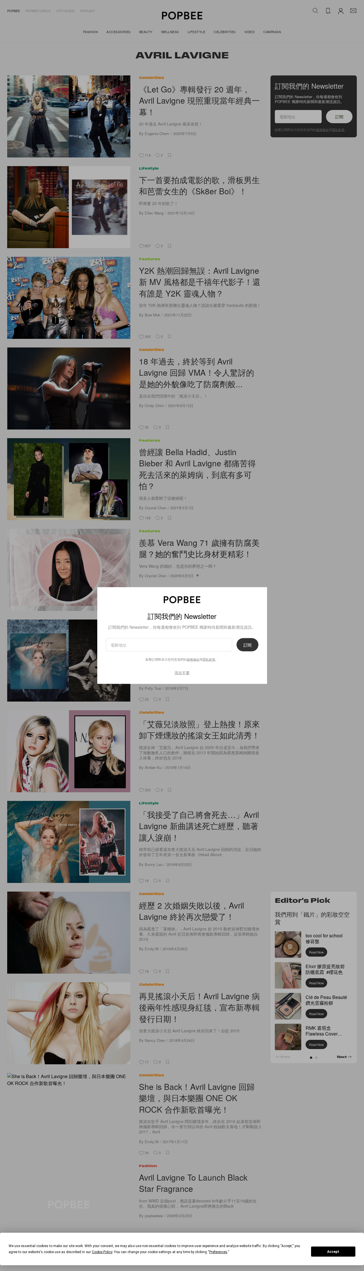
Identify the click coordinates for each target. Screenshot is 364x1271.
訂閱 (247, 644)
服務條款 (193, 659)
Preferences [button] (218, 1252)
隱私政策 (209, 659)
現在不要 (182, 672)
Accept (333, 1252)
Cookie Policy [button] (102, 1252)
